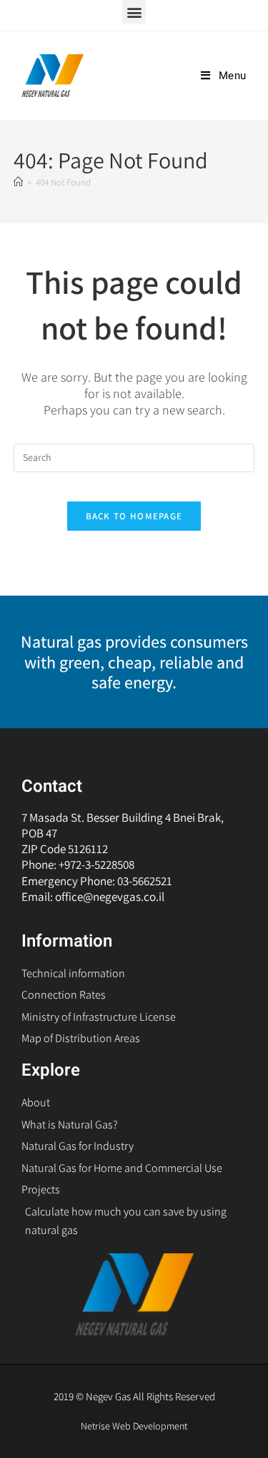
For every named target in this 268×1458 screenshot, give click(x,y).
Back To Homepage (134, 516)
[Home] (18, 182)
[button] (134, 12)
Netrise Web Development (134, 1425)
